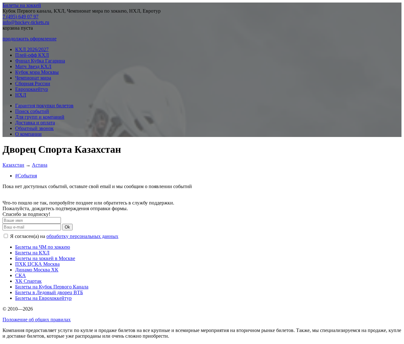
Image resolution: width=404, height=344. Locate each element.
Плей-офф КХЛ (32, 55)
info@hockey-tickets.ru (26, 22)
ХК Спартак (28, 281)
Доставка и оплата (35, 122)
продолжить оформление (29, 38)
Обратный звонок (34, 128)
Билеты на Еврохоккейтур (43, 298)
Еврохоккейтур (31, 89)
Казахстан (13, 165)
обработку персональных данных (82, 236)
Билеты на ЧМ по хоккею (42, 247)
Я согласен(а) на (63, 236)
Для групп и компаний (39, 117)
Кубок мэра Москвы (37, 72)
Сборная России (32, 83)
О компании (28, 134)
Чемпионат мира (33, 77)
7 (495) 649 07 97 (21, 16)
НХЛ (20, 95)
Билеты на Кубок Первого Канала (51, 286)
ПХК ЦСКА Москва (37, 264)
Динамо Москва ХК (36, 269)
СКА (20, 275)
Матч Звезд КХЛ (33, 66)
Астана (39, 165)
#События (26, 175)
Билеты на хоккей (22, 5)
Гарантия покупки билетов (44, 105)
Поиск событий (32, 111)
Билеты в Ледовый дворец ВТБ (49, 292)
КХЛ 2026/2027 (32, 49)
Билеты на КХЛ (32, 252)
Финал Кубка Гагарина (40, 60)
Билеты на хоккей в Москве (45, 258)
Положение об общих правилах (37, 319)
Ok (67, 227)
